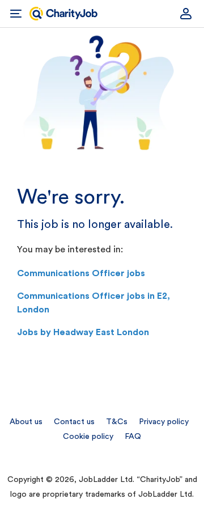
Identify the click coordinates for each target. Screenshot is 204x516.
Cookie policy (88, 437)
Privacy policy (164, 422)
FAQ (133, 437)
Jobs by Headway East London (83, 332)
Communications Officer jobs (81, 273)
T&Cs (117, 422)
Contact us (74, 422)
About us (26, 422)
